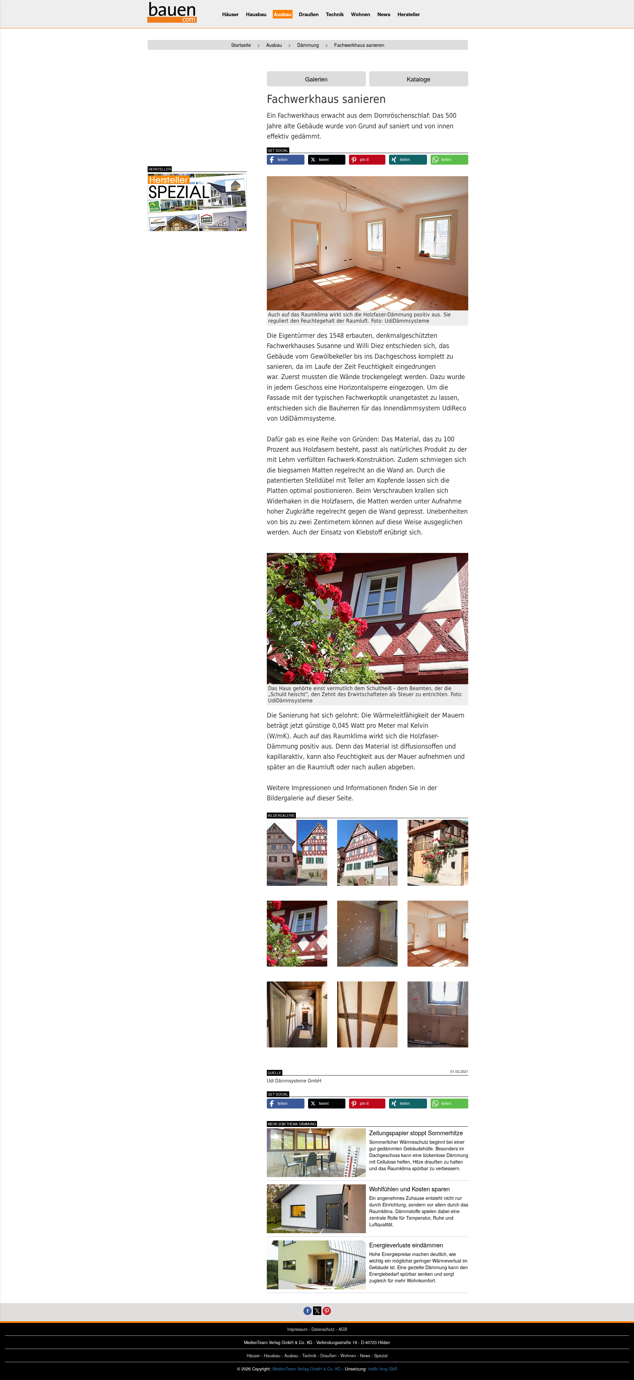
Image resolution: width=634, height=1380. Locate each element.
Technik (335, 14)
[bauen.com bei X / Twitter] (317, 1310)
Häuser (230, 14)
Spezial (381, 1356)
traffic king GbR (382, 1369)
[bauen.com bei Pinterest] (327, 1310)
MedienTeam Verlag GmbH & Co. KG (306, 1369)
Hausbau (256, 14)
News (383, 14)
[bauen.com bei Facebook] (307, 1310)
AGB (342, 1329)
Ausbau (283, 14)
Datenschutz (323, 1329)
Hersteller (409, 14)
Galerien (316, 79)
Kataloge (418, 79)
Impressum (297, 1329)
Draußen (309, 14)
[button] (285, 160)
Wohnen (360, 14)
